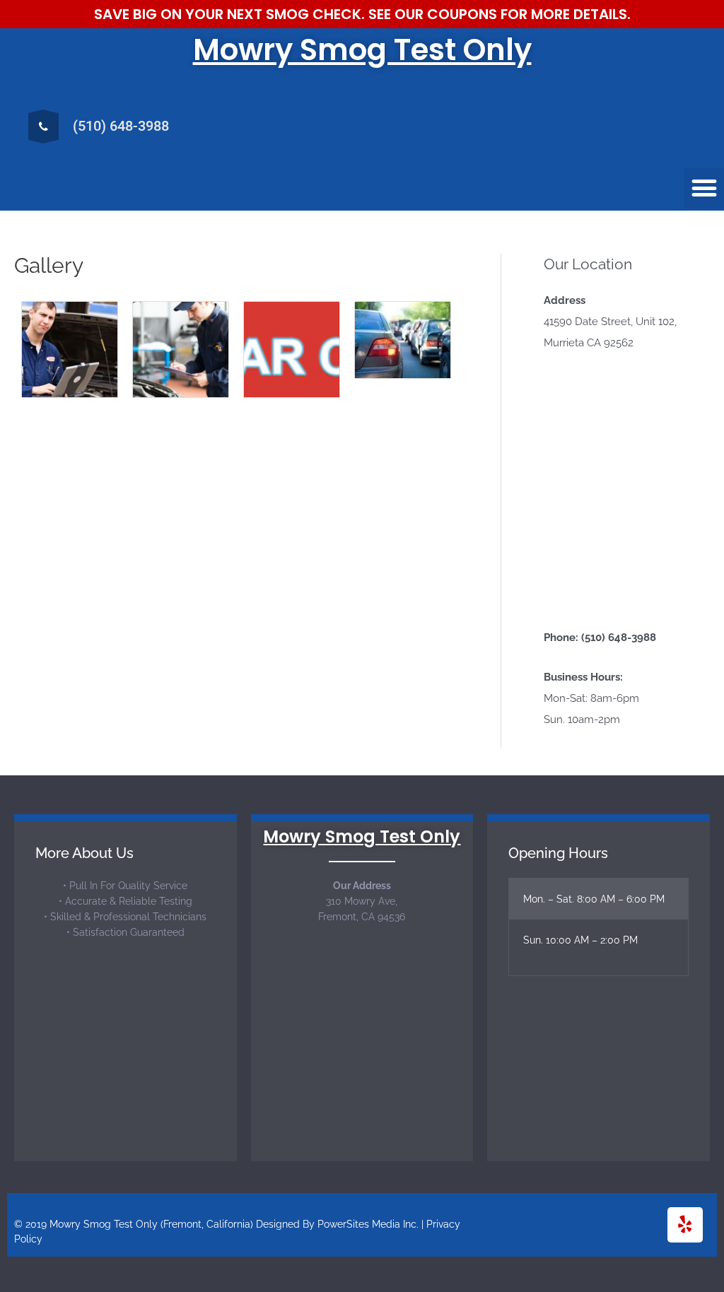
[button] (704, 188)
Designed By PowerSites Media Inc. (337, 1224)
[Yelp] (685, 1225)
